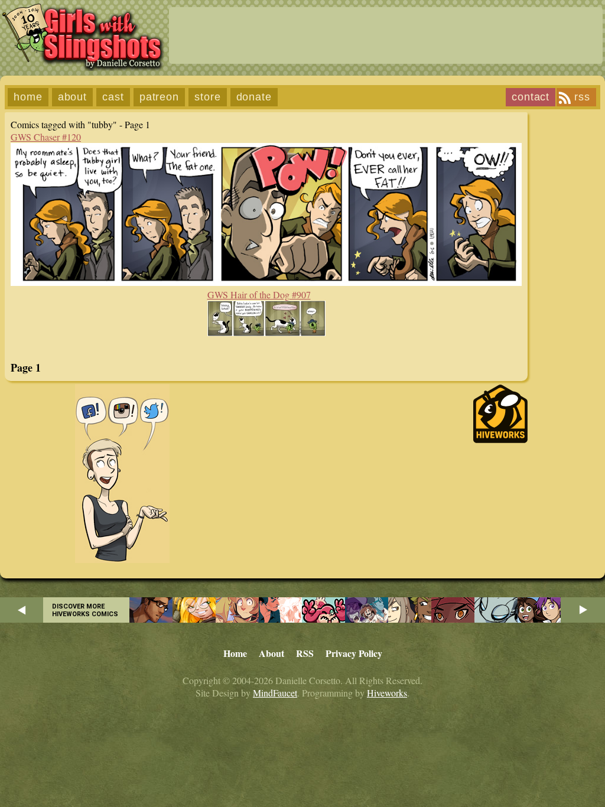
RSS (582, 97)
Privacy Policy (354, 653)
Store (207, 97)
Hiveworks (387, 692)
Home (28, 97)
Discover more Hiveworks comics (85, 610)
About (72, 97)
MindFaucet (275, 692)
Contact (530, 97)
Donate (254, 97)
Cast (113, 97)
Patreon (159, 97)
